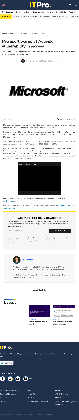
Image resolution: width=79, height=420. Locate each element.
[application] (39, 178)
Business (9, 12)
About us (31, 390)
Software (14, 33)
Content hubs (61, 12)
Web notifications (61, 394)
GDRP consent (60, 398)
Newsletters (32, 398)
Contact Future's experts (9, 390)
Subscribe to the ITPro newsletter (25, 16)
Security (50, 12)
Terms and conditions (8, 394)
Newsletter (72, 119)
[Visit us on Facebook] (2, 378)
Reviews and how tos (60, 16)
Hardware (26, 12)
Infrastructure (38, 12)
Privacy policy (32, 394)
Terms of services (34, 238)
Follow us (61, 119)
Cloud (18, 12)
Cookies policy (5, 398)
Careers (3, 402)
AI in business (45, 16)
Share (8, 119)
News (56, 61)
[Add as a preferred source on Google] (6, 363)
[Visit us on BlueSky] (24, 378)
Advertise (72, 12)
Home (4, 33)
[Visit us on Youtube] (17, 378)
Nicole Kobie (32, 61)
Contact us (59, 390)
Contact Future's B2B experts (38, 402)
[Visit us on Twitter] (10, 378)
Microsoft (24, 33)
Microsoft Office (38, 33)
